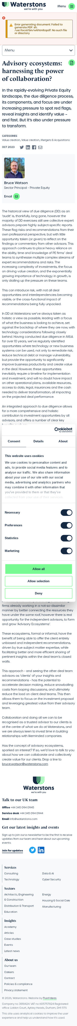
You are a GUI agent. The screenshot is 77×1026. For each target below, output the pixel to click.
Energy (46, 894)
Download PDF (71, 62)
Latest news (12, 951)
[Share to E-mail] (40, 147)
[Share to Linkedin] (28, 147)
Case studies (12, 938)
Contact (9, 978)
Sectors (9, 888)
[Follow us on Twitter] (31, 849)
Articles (9, 932)
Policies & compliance (18, 984)
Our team (10, 965)
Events (8, 944)
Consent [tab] (14, 441)
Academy (10, 926)
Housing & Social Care (56, 900)
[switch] (66, 525)
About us (11, 960)
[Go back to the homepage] (24, 6)
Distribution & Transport (19, 905)
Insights (10, 921)
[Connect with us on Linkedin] (41, 852)
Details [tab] (38, 441)
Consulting (11, 873)
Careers (9, 972)
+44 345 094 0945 (22, 807)
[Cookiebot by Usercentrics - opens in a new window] (54, 430)
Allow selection (38, 581)
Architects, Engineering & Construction (18, 897)
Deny (38, 593)
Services (10, 867)
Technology (11, 879)
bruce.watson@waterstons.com (16, 196)
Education (10, 911)
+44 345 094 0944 (31, 813)
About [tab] (63, 441)
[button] (66, 6)
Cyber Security (51, 879)
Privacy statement (16, 990)
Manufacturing (51, 906)
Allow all (38, 569)
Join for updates (12, 850)
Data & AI (48, 873)
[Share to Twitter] (22, 147)
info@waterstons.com (23, 819)
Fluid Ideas (49, 998)
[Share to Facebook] (34, 147)
